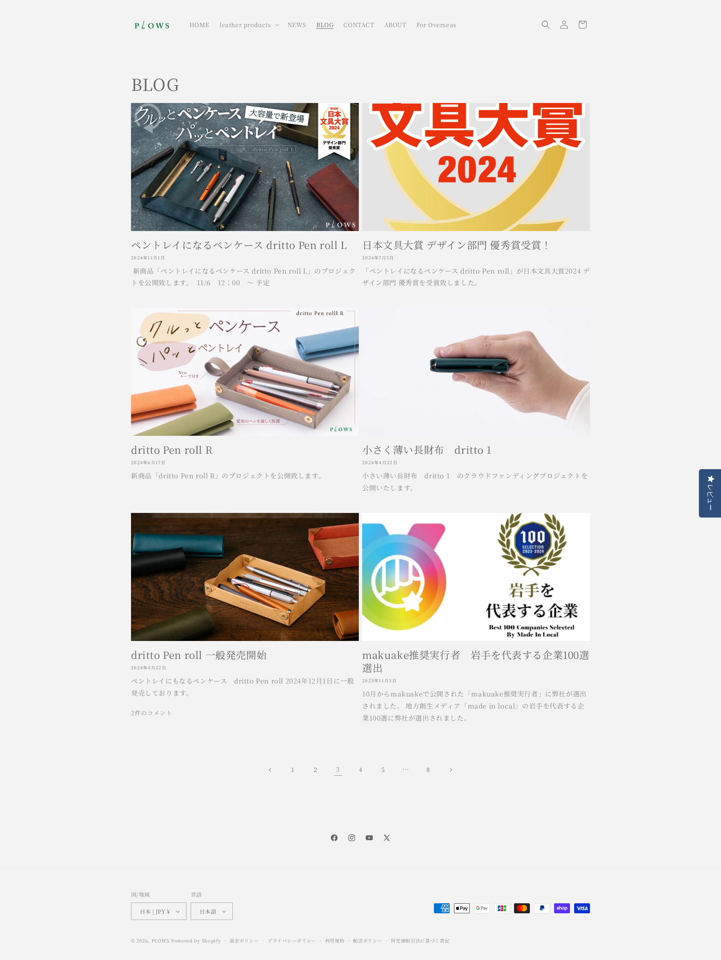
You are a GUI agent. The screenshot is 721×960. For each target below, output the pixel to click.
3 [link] (338, 769)
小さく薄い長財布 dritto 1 (426, 449)
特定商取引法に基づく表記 (420, 940)
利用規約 (335, 940)
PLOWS (160, 940)
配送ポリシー (367, 940)
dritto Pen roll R (171, 449)
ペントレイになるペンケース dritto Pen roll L (239, 244)
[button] (248, 24)
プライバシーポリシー (291, 940)
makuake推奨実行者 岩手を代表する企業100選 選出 (476, 661)
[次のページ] (450, 770)
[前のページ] (270, 770)
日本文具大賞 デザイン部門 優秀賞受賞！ (457, 244)
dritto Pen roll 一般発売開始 (199, 654)
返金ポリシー (244, 940)
